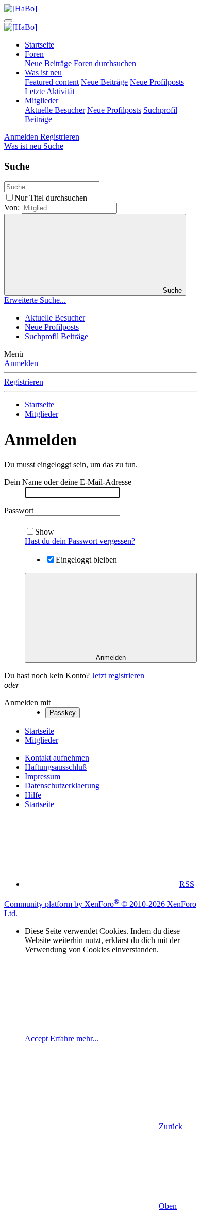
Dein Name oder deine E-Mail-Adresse (67, 482)
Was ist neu (43, 72)
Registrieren (23, 381)
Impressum (42, 776)
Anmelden (21, 363)
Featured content (52, 82)
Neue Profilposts (157, 82)
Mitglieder (41, 100)
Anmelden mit (27, 702)
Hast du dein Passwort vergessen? (80, 541)
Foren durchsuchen (105, 63)
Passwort (19, 510)
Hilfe (33, 795)
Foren (34, 54)
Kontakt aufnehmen (57, 757)
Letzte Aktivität (50, 91)
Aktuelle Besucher (55, 109)
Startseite (39, 44)
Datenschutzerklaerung (62, 785)
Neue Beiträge (48, 63)
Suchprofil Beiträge (56, 336)
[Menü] (8, 20)
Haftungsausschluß (56, 767)
